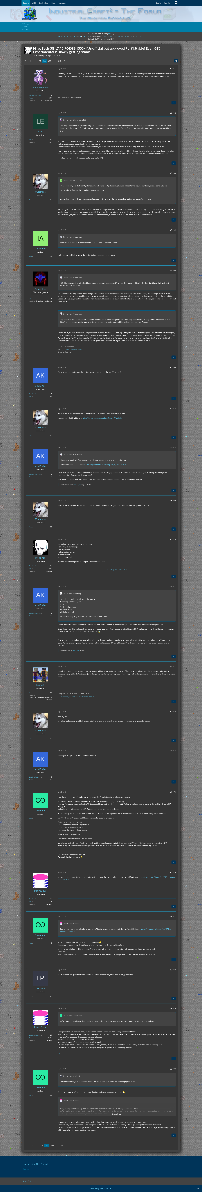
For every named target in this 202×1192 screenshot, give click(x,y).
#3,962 (173, 113)
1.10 (131, 36)
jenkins (110, 34)
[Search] (176, 3)
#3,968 (173, 447)
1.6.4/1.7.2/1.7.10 (108, 36)
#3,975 (173, 792)
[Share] (176, 60)
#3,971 (173, 586)
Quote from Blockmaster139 (74, 120)
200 (49, 61)
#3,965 (173, 270)
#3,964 (173, 230)
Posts (30, 98)
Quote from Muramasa (72, 237)
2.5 (75, 36)
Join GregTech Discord (116, 569)
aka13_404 (77, 485)
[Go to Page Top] (198, 1189)
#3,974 (173, 750)
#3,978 (173, 970)
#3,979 (173, 1008)
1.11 (136, 36)
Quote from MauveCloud (73, 923)
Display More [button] (116, 1114)
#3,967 (173, 409)
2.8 (88, 36)
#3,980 (173, 1069)
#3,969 (173, 500)
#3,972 (173, 666)
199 (44, 61)
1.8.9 (120, 36)
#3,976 (173, 872)
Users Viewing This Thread (35, 1164)
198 (39, 61)
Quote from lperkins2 (71, 1076)
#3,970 (173, 539)
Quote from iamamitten (72, 180)
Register (167, 3)
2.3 (71, 36)
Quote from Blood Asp (72, 593)
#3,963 (173, 173)
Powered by (101, 1188)
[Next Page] (64, 61)
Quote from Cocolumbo (72, 1015)
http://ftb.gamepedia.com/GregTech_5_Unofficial (102, 418)
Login (158, 3)
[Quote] (173, 102)
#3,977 (173, 916)
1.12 (141, 36)
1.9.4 (126, 36)
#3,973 (173, 712)
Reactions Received (35, 95)
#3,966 (173, 367)
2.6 (79, 36)
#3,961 (173, 68)
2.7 (83, 36)
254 (59, 61)
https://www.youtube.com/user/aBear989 (75, 696)
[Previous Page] (26, 61)
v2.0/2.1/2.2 (63, 36)
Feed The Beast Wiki (73, 349)
